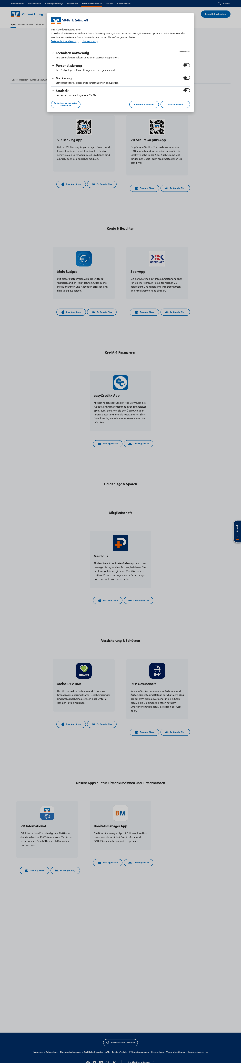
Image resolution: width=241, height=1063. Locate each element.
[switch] (186, 65)
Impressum (89, 41)
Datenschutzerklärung (64, 41)
